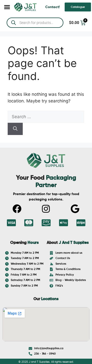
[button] (7, 7)
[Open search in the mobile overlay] (35, 23)
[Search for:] (46, 116)
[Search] (15, 129)
